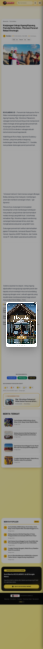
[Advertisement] (21, 626)
